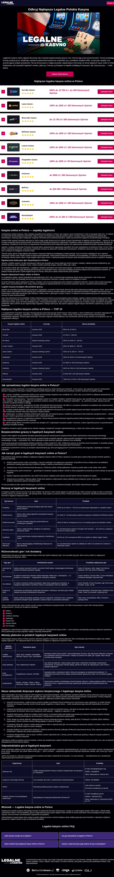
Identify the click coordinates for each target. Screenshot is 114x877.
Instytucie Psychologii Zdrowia (13, 780)
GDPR (4, 787)
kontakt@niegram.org (98, 769)
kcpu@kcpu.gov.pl (96, 794)
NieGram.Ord (7, 771)
